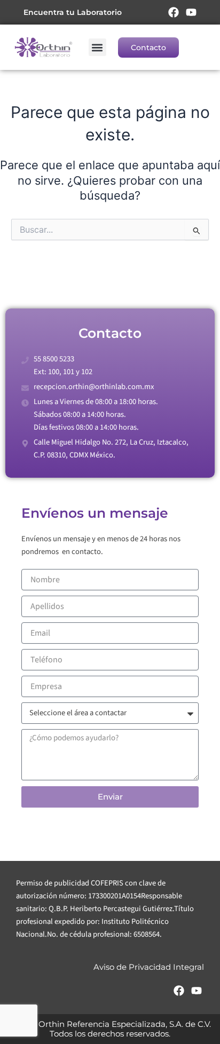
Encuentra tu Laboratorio (72, 12)
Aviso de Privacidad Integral (148, 967)
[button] (97, 47)
